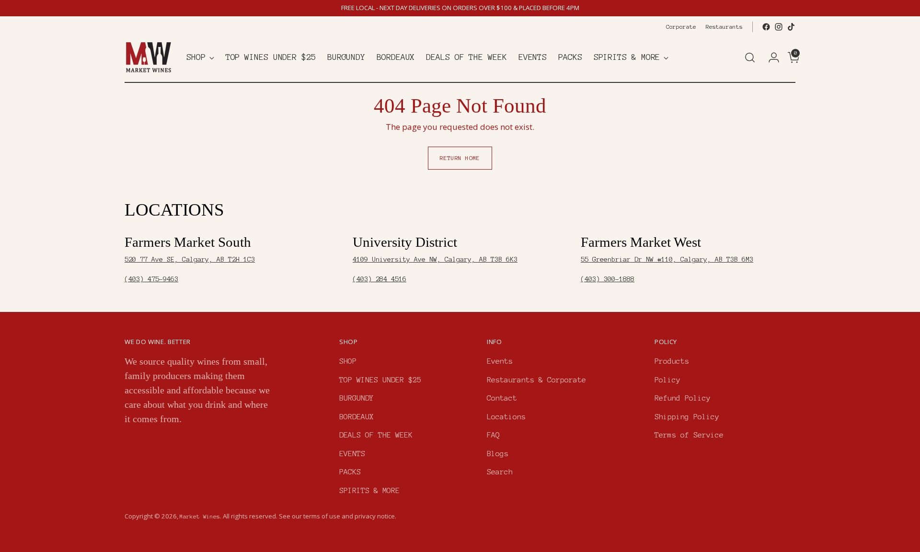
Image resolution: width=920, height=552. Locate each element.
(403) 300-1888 (607, 279)
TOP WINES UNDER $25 (380, 380)
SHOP (347, 361)
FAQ (493, 435)
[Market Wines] (148, 57)
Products (672, 361)
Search (500, 472)
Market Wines (200, 516)
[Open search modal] (749, 57)
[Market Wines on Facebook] (766, 27)
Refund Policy (683, 398)
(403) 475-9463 (151, 279)
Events (500, 361)
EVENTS (352, 453)
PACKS (350, 472)
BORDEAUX (356, 417)
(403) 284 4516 (379, 279)
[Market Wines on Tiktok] (791, 27)
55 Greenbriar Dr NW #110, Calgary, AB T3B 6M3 (667, 259)
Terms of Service (689, 435)
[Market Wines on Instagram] (778, 27)
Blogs (497, 453)
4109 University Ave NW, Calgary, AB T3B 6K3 (435, 259)
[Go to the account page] (770, 57)
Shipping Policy (687, 417)
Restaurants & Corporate (536, 380)
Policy (667, 380)
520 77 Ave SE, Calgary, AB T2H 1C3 (190, 259)
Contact (502, 398)
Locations (506, 417)
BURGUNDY (356, 398)
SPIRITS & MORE (369, 490)
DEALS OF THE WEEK (376, 435)
